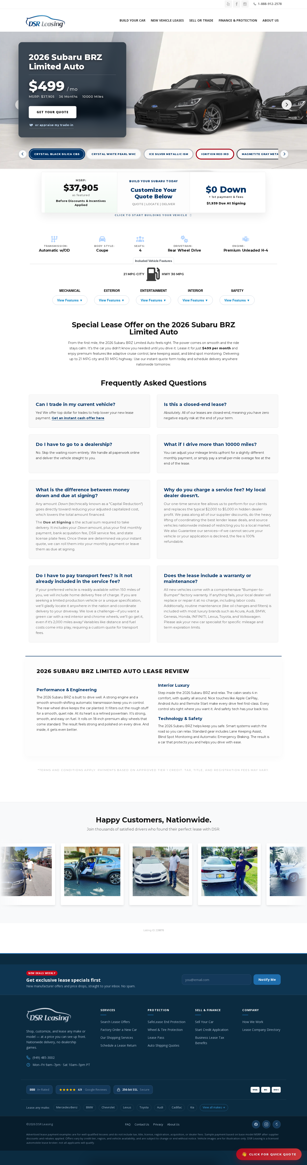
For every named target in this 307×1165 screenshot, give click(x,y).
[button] (153, 192)
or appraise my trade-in (53, 125)
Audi (160, 1107)
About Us (271, 20)
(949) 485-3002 (44, 1057)
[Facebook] (256, 1124)
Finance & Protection (238, 20)
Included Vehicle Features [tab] (153, 261)
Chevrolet (108, 1107)
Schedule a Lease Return (118, 1045)
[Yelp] (277, 1124)
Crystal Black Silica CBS (57, 154)
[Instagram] (266, 1124)
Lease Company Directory (261, 1030)
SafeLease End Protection (166, 1022)
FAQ (128, 1124)
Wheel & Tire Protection (165, 1030)
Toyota (144, 1107)
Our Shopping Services (116, 1037)
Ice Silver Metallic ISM (168, 154)
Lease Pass (156, 1037)
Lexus (127, 1107)
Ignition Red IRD (215, 154)
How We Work (252, 1022)
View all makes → (214, 1107)
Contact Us (142, 1124)
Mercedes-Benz (67, 1107)
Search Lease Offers (115, 1022)
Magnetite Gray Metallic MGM (268, 154)
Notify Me (267, 979)
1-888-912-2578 (269, 4)
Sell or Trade (201, 20)
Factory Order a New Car (118, 1030)
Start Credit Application (211, 1030)
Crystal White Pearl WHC (113, 154)
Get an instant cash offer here (78, 418)
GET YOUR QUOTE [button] (53, 112)
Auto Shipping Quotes (163, 1045)
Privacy (158, 1124)
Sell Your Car (204, 1022)
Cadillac (177, 1107)
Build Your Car (132, 20)
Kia (192, 1107)
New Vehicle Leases (167, 20)
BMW (89, 1107)
